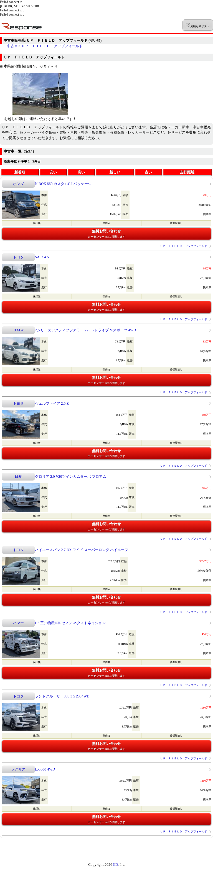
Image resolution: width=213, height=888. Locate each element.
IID (115, 864)
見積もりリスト (199, 26)
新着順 (19, 172)
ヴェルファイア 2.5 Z (52, 403)
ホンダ (18, 184)
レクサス (18, 769)
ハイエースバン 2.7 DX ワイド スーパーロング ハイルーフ (81, 550)
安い (53, 172)
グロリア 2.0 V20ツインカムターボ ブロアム (70, 476)
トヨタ (18, 257)
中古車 (12, 46)
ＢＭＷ (18, 330)
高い (81, 172)
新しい (115, 172)
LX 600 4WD (45, 769)
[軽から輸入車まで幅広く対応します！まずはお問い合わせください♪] (40, 114)
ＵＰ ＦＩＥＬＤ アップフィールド (52, 46)
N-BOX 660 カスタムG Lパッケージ (63, 184)
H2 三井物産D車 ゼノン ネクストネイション (70, 623)
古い (148, 172)
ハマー (18, 623)
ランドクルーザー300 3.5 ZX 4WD (62, 696)
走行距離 (187, 172)
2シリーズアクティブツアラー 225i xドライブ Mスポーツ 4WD (85, 330)
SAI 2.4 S (42, 257)
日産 (18, 476)
